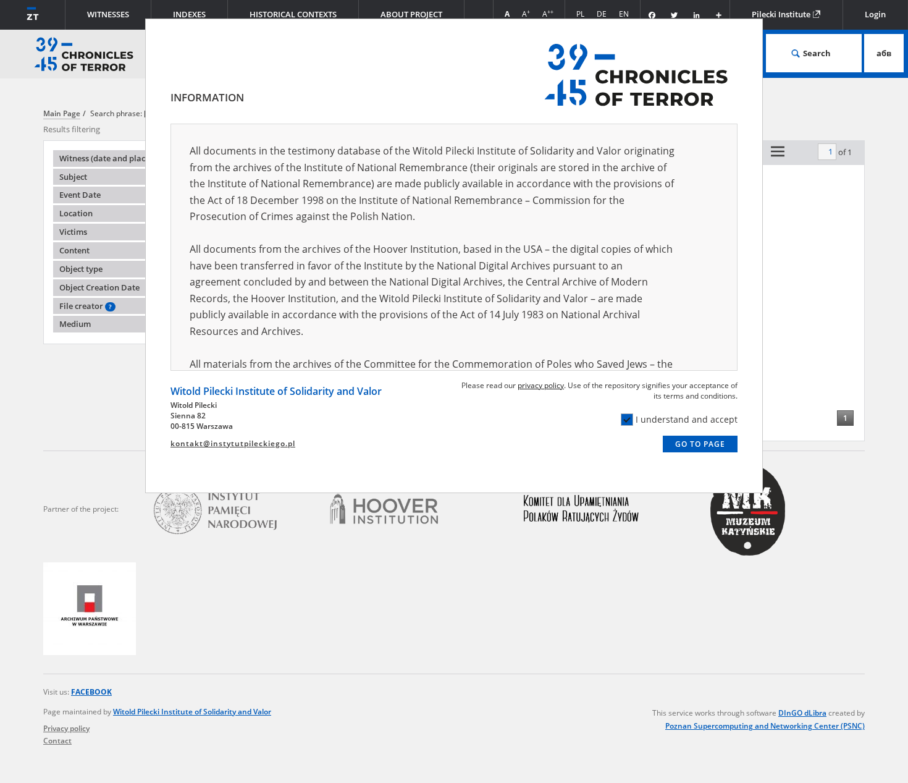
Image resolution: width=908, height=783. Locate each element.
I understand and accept (687, 419)
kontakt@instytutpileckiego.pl (232, 443)
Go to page (700, 444)
